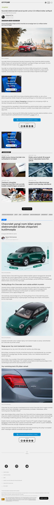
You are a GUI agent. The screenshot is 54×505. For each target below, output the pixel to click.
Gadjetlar (26, 214)
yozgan (32, 115)
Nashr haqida (6, 472)
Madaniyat (44, 214)
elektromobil (5, 20)
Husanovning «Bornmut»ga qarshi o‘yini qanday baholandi (40, 183)
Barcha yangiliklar (7, 214)
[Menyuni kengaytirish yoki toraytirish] (51, 3)
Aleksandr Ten (9, 15)
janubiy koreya (16, 20)
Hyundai (10, 20)
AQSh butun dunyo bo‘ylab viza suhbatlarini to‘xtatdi (13, 158)
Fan (20, 214)
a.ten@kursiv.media (9, 17)
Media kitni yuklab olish (8, 483)
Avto (16, 214)
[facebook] (6, 466)
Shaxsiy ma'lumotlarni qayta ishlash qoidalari (12, 480)
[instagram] (16, 466)
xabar (21, 65)
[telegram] (27, 466)
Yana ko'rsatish (27, 208)
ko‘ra (39, 277)
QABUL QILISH (43, 498)
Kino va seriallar (35, 214)
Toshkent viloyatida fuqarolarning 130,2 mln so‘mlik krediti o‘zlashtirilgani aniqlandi (13, 184)
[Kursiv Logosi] (6, 2)
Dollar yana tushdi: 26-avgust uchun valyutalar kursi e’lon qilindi (39, 159)
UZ (48, 2)
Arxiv (4, 477)
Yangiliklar (5, 7)
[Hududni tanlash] (45, 3)
